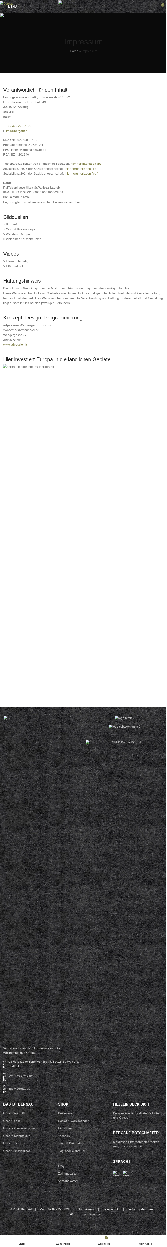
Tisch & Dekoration (71, 1143)
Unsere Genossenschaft (20, 1128)
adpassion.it (92, 1214)
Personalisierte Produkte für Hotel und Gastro (136, 1115)
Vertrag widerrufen (140, 1209)
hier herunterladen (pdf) (87, 163)
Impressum (87, 1209)
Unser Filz (10, 1143)
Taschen (64, 1136)
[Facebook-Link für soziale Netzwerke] (76, 1227)
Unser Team (11, 1121)
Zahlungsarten (68, 1173)
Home (74, 51)
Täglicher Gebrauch (72, 1151)
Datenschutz (111, 1209)
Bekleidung (65, 1113)
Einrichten (65, 1128)
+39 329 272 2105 (18, 126)
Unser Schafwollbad (17, 1151)
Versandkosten (68, 1181)
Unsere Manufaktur (16, 1136)
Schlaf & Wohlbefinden (73, 1121)
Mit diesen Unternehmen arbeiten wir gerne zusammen (136, 1144)
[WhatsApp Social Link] (90, 1227)
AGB (73, 1214)
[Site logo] (82, 13)
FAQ (61, 1166)
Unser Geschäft (14, 1113)
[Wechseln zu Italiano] (126, 1173)
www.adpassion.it (15, 344)
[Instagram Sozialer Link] (83, 1227)
